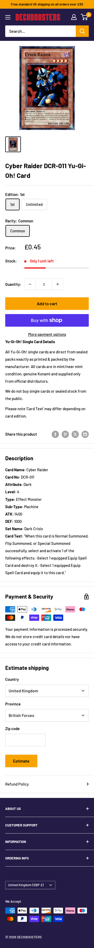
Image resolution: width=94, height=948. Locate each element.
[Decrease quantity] (30, 284)
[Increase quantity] (57, 284)
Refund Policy (17, 784)
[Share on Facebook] (55, 434)
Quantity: (13, 284)
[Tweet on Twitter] (75, 434)
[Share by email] (85, 434)
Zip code (12, 728)
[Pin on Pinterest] (65, 434)
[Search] (82, 31)
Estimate (21, 760)
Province (13, 704)
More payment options (47, 334)
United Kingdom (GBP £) (26, 885)
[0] (84, 17)
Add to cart (47, 303)
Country (12, 679)
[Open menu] (7, 17)
